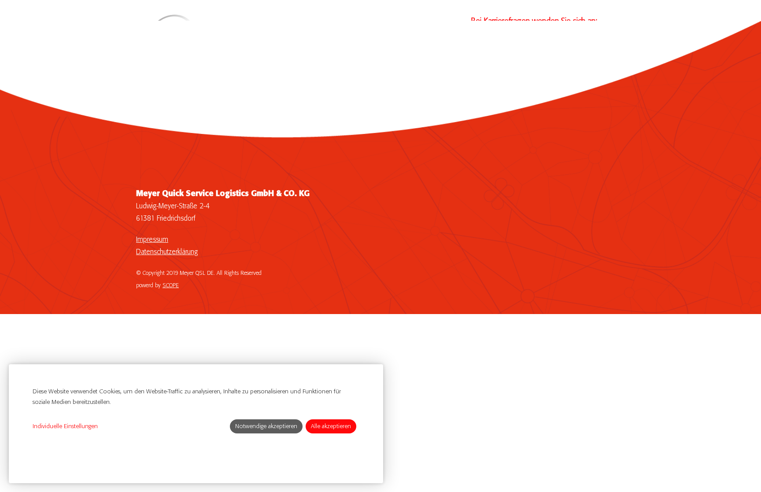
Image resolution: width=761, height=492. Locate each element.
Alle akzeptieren (331, 426)
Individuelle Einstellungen (65, 426)
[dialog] (196, 423)
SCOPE (171, 286)
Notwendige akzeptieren (266, 426)
